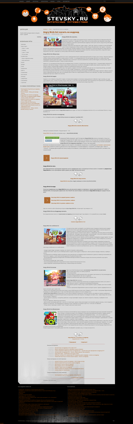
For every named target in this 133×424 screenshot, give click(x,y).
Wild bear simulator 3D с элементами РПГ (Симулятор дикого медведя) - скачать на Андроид (77, 355)
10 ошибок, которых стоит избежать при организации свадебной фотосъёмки (36, 406)
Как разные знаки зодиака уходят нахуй (76, 397)
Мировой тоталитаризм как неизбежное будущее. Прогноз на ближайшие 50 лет (36, 400)
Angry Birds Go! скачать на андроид (61, 32)
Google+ (2, 423)
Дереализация (22, 392)
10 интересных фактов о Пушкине (75, 401)
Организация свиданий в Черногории (27, 413)
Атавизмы (21, 393)
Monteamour (21, 402)
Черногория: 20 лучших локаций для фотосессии (29, 405)
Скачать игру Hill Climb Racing (62, 370)
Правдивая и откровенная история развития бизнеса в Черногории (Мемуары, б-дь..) (37, 390)
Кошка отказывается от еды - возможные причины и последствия (82, 392)
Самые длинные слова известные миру (76, 408)
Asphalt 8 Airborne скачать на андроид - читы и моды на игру (69, 361)
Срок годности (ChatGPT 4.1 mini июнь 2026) (28, 409)
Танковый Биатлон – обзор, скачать (29, 108)
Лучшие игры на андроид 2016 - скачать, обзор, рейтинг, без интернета (72, 352)
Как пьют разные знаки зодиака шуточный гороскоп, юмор (81, 410)
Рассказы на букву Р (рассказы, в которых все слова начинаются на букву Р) (84, 402)
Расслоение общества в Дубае (25, 394)
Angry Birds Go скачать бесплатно (78, 125)
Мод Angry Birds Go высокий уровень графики (63, 200)
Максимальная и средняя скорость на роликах (78, 398)
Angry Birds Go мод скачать (78, 178)
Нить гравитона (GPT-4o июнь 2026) (26, 412)
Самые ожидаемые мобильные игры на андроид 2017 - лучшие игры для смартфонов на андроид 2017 (79, 350)
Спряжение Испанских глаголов (75, 396)
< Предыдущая (72, 342)
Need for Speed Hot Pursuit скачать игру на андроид (67, 362)
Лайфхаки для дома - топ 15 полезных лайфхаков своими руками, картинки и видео (86, 414)
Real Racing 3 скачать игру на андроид (64, 364)
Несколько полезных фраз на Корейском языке (78, 413)
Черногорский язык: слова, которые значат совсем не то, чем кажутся (34, 404)
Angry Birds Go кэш (48, 133)
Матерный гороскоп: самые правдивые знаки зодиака (79, 393)
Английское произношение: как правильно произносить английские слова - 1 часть (86, 390)
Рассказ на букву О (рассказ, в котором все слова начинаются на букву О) (84, 406)
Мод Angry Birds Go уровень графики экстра (62, 203)
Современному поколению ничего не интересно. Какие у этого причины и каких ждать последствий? (41, 401)
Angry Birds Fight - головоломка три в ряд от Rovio (67, 353)
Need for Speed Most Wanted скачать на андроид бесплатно (69, 368)
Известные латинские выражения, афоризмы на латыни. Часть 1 (82, 389)
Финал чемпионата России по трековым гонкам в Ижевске (69, 349)
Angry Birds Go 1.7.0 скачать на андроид (78, 337)
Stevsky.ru (45, 29)
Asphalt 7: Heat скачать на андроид (63, 367)
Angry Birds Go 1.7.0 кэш (78, 339)
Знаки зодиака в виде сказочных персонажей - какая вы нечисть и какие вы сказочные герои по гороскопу (91, 394)
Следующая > (84, 342)
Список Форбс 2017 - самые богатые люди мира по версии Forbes (82, 400)
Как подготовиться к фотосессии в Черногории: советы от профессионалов (35, 408)
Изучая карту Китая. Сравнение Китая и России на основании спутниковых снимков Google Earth (89, 412)
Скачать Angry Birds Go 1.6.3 (78, 221)
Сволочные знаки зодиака (73, 416)
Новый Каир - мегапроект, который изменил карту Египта (31, 389)
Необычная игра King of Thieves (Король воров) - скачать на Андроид (71, 356)
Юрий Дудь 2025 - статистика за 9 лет (27, 396)
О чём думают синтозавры (24, 398)
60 (113, 420)
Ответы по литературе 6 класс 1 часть (76, 409)
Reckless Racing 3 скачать (27, 109)
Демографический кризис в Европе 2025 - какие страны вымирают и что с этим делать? (38, 397)
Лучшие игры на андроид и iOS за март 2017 (65, 347)
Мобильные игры (56, 34)
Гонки (50, 29)
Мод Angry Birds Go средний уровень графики (63, 197)
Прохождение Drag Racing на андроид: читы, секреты (68, 375)
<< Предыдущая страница (77, 377)
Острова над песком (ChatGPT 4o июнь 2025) (28, 410)
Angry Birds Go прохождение (59, 158)
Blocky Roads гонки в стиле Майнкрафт (64, 365)
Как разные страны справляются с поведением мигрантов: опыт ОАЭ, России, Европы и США (39, 414)
